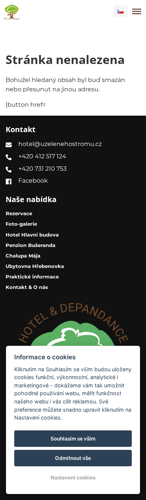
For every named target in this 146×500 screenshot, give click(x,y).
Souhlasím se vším (73, 439)
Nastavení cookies (73, 478)
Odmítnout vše (73, 458)
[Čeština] (120, 11)
